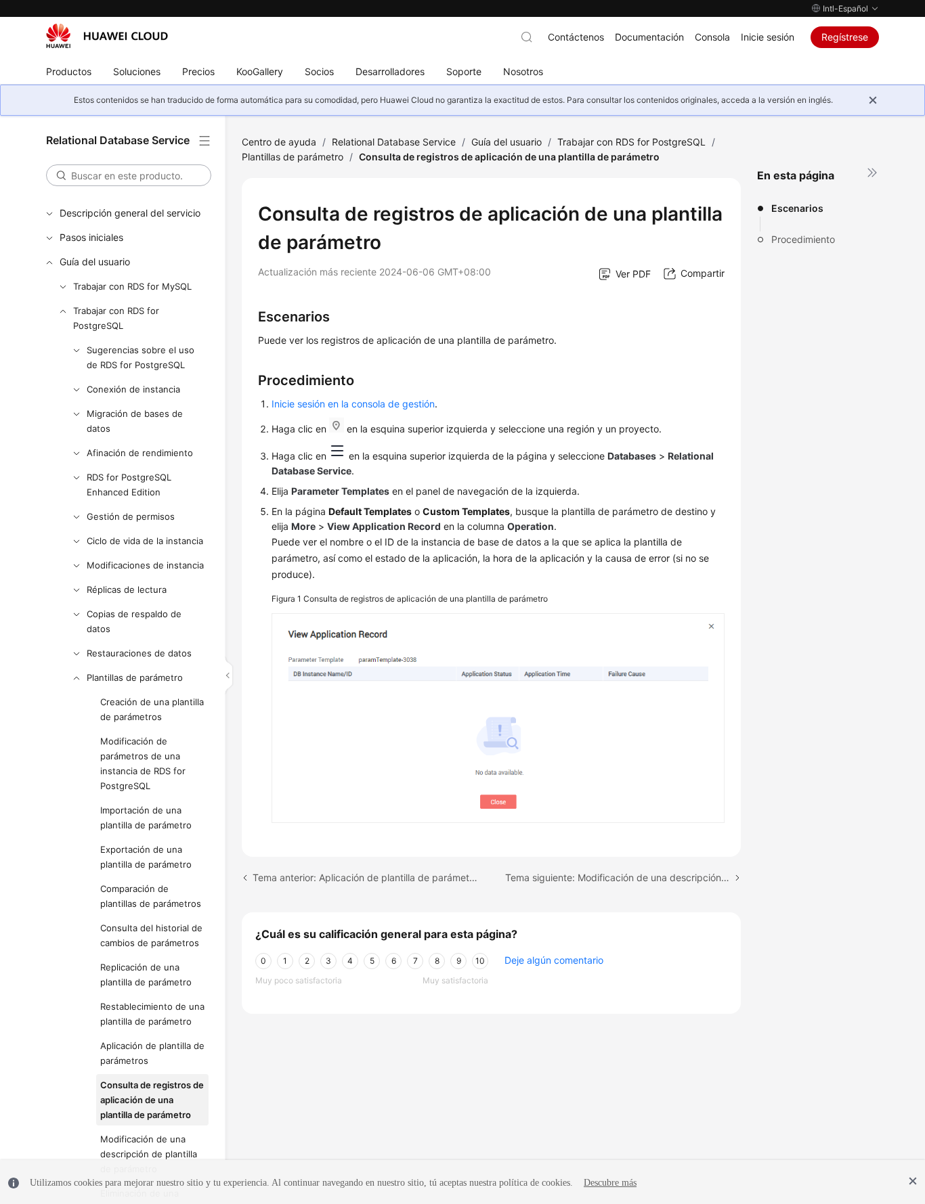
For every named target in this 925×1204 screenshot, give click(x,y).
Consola (712, 37)
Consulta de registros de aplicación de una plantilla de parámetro (152, 1099)
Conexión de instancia (133, 389)
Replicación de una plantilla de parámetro (146, 974)
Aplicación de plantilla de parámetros (152, 1053)
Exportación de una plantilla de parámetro (146, 857)
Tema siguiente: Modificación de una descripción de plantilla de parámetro (623, 877)
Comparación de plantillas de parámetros (150, 896)
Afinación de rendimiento (140, 452)
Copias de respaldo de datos (134, 621)
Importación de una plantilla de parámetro (146, 817)
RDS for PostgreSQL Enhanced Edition (129, 484)
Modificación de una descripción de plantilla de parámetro (148, 1154)
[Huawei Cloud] (107, 36)
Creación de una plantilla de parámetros (152, 709)
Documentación (649, 37)
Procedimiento (803, 239)
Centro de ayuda (279, 142)
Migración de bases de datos (135, 421)
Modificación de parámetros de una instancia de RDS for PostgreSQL (143, 763)
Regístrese (844, 37)
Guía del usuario (95, 261)
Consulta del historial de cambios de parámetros (151, 935)
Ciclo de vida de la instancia (145, 540)
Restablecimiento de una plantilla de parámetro (152, 1014)
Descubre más (610, 1183)
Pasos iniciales (91, 237)
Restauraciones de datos (139, 653)
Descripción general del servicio (130, 213)
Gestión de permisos (131, 516)
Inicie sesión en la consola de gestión (353, 403)
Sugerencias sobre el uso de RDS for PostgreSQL (140, 357)
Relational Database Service (394, 142)
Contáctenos (576, 37)
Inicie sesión (767, 37)
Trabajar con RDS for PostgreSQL (116, 318)
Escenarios (797, 208)
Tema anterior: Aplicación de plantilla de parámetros (365, 877)
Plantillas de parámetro (135, 677)
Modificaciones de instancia (145, 565)
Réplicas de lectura (127, 589)
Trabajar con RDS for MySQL (132, 286)
